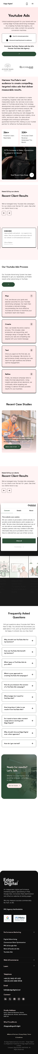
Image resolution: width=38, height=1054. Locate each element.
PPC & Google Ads (10, 945)
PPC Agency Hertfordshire (13, 909)
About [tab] (31, 510)
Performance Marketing (12, 932)
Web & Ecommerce (11, 960)
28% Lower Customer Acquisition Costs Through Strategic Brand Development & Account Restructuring (18, 439)
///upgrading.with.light (12, 1026)
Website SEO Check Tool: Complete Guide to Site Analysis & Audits (18, 586)
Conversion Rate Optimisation (15, 942)
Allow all (19, 541)
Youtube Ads (8, 952)
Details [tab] (19, 510)
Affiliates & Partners (12, 1034)
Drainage (7, 433)
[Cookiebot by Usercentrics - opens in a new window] (28, 505)
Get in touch (13, 785)
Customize (17, 547)
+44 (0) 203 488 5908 (13, 981)
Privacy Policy (22, 1034)
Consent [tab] (7, 510)
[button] (19, 640)
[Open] (32, 4)
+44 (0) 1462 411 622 (12, 978)
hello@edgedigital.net (12, 990)
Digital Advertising (10, 939)
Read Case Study (11, 447)
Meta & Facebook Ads (11, 949)
